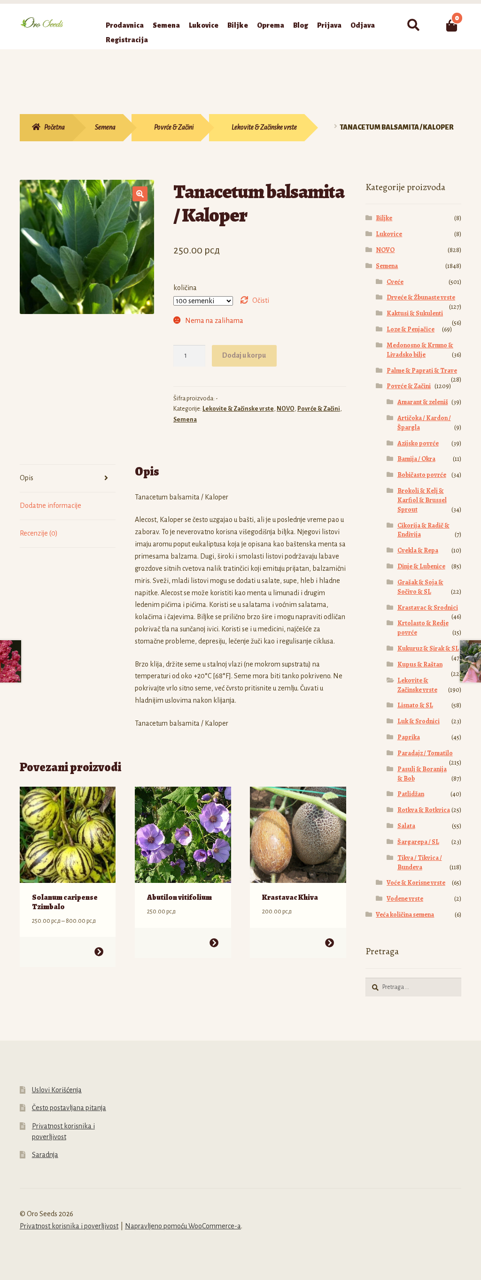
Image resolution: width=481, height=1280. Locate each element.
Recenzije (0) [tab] (39, 533)
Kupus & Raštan (419, 664)
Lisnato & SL (415, 705)
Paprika (408, 737)
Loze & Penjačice (410, 329)
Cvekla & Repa (417, 550)
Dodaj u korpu (244, 355)
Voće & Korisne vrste (416, 882)
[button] (139, 193)
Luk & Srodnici (418, 721)
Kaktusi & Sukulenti (415, 313)
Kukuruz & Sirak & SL (428, 648)
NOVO (286, 409)
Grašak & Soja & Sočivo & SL (420, 587)
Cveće (395, 281)
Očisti (260, 300)
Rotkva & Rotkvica (423, 809)
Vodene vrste (405, 898)
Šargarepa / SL (418, 841)
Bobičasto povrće (421, 474)
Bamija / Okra (416, 458)
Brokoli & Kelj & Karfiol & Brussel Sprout (422, 500)
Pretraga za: (412, 25)
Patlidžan (410, 793)
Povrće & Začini (174, 127)
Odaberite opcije (98, 951)
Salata (406, 825)
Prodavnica (125, 25)
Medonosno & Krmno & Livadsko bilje (420, 350)
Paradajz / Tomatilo (425, 753)
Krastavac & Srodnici (427, 607)
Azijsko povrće (418, 443)
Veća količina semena (405, 914)
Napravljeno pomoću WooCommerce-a (183, 1226)
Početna (54, 127)
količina (185, 287)
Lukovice (203, 25)
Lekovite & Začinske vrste (264, 127)
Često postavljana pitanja (69, 1107)
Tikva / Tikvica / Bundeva (419, 862)
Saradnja (45, 1154)
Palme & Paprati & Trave (422, 370)
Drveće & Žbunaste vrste (421, 297)
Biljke (237, 25)
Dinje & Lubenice (421, 566)
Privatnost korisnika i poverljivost (69, 1226)
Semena (166, 25)
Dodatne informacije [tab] (50, 505)
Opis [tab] (26, 478)
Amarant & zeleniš (422, 402)
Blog (300, 25)
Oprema (270, 25)
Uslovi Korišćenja (57, 1090)
